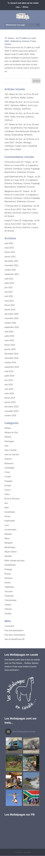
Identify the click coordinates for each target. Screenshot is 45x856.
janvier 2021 (10, 309)
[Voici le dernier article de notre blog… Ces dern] (14, 745)
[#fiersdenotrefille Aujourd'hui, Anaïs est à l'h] (14, 798)
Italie (6, 508)
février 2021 (9, 305)
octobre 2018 (10, 415)
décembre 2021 (11, 261)
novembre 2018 (11, 411)
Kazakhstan (9, 512)
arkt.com (27, 852)
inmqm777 (9, 220)
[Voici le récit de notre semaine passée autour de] (31, 780)
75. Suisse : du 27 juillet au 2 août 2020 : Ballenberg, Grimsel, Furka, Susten (20, 41)
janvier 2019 (10, 402)
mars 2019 (9, 393)
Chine (7, 472)
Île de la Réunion (12, 499)
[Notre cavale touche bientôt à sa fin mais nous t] (14, 763)
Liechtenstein (10, 530)
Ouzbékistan (10, 565)
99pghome (9, 191)
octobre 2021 (10, 270)
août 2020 (8, 332)
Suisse (7, 582)
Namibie (8, 556)
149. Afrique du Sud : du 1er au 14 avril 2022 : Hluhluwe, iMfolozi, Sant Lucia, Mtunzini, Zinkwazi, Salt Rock (21, 105)
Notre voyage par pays (14, 560)
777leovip (8, 206)
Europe (7, 485)
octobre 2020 (10, 323)
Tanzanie (8, 591)
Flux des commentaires (14, 635)
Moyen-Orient (10, 552)
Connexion (9, 626)
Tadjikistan (9, 587)
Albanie (7, 437)
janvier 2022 (10, 257)
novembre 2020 (11, 318)
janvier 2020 (10, 349)
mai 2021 (8, 292)
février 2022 (9, 252)
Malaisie (8, 534)
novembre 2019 (11, 358)
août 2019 (8, 371)
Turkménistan (10, 600)
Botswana (8, 463)
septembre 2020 (11, 327)
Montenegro (9, 547)
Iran (6, 503)
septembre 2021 (11, 274)
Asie (6, 446)
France (7, 490)
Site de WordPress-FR (14, 639)
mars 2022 (9, 248)
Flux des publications (13, 630)
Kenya (7, 516)
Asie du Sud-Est (11, 454)
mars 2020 (9, 340)
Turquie (7, 605)
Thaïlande (9, 596)
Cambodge (9, 468)
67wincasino (10, 162)
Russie (7, 574)
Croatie (7, 477)
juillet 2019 (9, 376)
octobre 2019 (10, 362)
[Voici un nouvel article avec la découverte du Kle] (14, 780)
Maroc (7, 538)
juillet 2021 (9, 283)
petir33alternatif (11, 177)
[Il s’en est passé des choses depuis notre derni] (31, 798)
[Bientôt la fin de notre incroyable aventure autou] (31, 745)
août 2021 (8, 279)
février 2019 (9, 398)
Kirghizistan (9, 521)
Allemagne (9, 441)
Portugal (8, 569)
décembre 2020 (11, 314)
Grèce (7, 494)
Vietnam (8, 609)
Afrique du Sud (11, 432)
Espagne (8, 481)
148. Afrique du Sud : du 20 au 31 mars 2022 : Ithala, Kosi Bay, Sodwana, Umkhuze (21, 116)
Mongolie (8, 543)
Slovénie (8, 578)
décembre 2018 (11, 407)
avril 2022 (8, 243)
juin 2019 (8, 380)
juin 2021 (8, 287)
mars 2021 (9, 301)
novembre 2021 (11, 265)
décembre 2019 (11, 354)
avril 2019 (8, 389)
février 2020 (9, 345)
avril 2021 (8, 296)
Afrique (7, 428)
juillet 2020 (9, 336)
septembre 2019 (11, 367)
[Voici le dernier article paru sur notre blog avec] (31, 763)
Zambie (7, 613)
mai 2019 (8, 384)
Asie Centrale (10, 450)
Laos (6, 525)
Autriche (8, 459)
